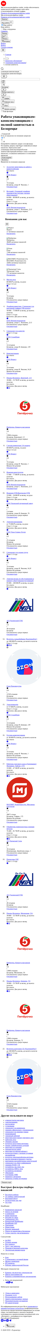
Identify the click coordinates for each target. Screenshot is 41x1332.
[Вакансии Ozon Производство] (23, 667)
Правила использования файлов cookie (15, 17)
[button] (3, 43)
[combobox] (11, 71)
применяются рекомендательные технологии (19, 1307)
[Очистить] (4, 76)
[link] (4, 38)
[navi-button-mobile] (3, 50)
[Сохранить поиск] (3, 82)
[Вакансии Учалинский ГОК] (23, 605)
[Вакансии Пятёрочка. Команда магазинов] (23, 407)
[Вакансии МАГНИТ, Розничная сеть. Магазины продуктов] (23, 790)
